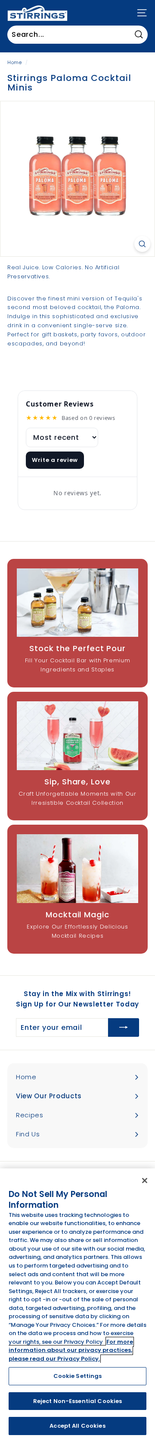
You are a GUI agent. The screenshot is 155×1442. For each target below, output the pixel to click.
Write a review (55, 460)
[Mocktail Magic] (77, 868)
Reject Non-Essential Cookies (77, 1401)
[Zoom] (142, 244)
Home (14, 62)
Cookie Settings (77, 1376)
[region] (77, 1305)
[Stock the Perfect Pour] (77, 602)
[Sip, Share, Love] (77, 735)
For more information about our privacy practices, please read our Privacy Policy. (71, 1350)
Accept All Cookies (77, 1426)
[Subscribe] (123, 1027)
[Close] (144, 1180)
